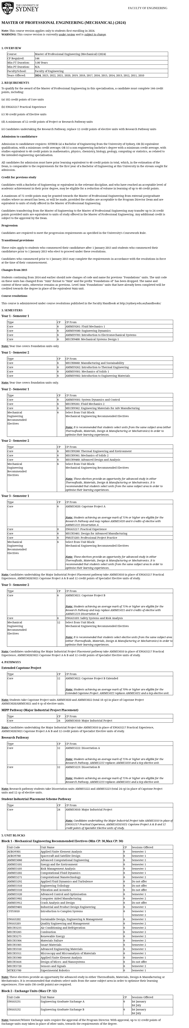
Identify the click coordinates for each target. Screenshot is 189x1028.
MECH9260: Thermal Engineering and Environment (99, 451)
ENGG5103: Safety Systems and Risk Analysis (94, 618)
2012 (126, 75)
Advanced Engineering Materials (62, 949)
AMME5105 (14, 868)
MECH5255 (14, 927)
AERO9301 (14, 851)
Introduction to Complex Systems (62, 911)
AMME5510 (14, 890)
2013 (119, 75)
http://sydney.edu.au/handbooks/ (140, 303)
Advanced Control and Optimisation (63, 894)
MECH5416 (14, 962)
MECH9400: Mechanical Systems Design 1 (92, 339)
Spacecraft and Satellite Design (60, 856)
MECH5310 (14, 949)
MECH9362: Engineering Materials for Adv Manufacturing (103, 408)
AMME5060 (14, 860)
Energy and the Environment (59, 864)
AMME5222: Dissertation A (83, 748)
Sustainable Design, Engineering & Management (72, 919)
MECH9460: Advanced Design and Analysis (93, 459)
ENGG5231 (14, 1001)
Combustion (48, 932)
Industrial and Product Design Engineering (68, 907)
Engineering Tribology (55, 885)
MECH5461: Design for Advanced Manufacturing (96, 533)
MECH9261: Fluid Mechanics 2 (85, 404)
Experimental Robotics (55, 970)
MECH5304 (14, 940)
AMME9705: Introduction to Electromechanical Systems (101, 335)
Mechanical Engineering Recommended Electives (17, 417)
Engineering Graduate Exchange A (62, 1001)
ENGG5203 (14, 923)
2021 (60, 75)
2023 (45, 75)
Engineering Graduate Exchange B (62, 1009)
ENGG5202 (14, 919)
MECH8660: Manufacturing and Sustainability (95, 363)
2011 (134, 75)
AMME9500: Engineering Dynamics (88, 330)
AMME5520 (14, 894)
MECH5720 (14, 966)
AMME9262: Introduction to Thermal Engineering (97, 367)
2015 (104, 75)
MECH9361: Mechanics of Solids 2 (87, 455)
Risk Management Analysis (58, 868)
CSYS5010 (13, 911)
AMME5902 (14, 898)
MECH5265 (14, 932)
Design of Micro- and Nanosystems (63, 962)
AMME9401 (14, 907)
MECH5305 (14, 944)
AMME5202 (14, 873)
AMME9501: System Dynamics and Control (93, 399)
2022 (53, 75)
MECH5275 (14, 936)
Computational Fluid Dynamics (60, 873)
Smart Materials (51, 944)
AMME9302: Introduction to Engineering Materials (98, 375)
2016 (97, 75)
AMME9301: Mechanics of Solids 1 (87, 371)
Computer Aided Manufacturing (61, 898)
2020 (67, 75)
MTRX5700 (14, 970)
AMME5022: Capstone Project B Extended (92, 678)
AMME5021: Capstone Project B (85, 595)
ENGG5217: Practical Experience (86, 529)
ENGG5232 (14, 1009)
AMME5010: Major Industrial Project (89, 720)
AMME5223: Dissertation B (83, 767)
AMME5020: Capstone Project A (85, 506)
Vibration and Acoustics (56, 890)
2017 (89, 75)
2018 (82, 75)
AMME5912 (14, 902)
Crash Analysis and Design (58, 902)
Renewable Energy (53, 936)
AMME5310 (14, 885)
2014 (112, 75)
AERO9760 (14, 856)
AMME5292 (14, 881)
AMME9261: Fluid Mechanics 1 (85, 326)
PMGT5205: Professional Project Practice (91, 537)
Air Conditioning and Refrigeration (63, 927)
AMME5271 (14, 877)
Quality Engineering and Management (65, 923)
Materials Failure (52, 940)
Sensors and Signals (53, 966)
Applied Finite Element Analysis (61, 851)
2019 (75, 75)
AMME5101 (14, 864)
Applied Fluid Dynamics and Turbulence (67, 881)
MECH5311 (14, 953)
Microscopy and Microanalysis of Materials (68, 953)
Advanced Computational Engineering (65, 860)
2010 (141, 75)
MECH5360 (14, 957)
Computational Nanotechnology (61, 877)
